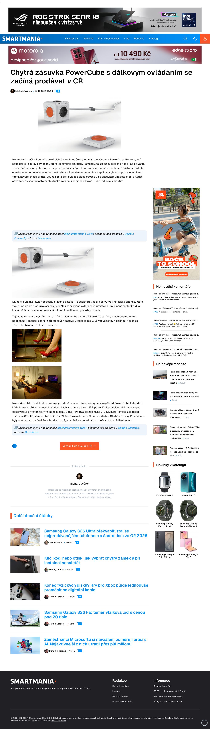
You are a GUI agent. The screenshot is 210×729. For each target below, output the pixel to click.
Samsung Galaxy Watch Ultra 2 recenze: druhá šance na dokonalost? (184, 414)
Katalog (153, 38)
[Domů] (22, 38)
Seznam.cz (44, 238)
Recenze (139, 38)
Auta (126, 38)
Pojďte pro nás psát (122, 701)
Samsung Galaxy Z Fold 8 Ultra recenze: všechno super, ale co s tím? (184, 452)
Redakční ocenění (162, 686)
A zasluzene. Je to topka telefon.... (170, 312)
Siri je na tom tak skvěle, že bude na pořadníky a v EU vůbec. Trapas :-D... (173, 339)
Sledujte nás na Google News (168, 696)
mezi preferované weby (78, 234)
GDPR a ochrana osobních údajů (169, 691)
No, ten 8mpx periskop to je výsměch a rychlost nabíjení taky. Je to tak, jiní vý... (173, 354)
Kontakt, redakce (120, 686)
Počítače (88, 38)
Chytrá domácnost (108, 38)
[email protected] (58, 720)
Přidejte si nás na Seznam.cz (167, 701)
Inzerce (116, 691)
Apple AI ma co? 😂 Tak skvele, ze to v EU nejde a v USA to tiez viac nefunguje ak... (173, 325)
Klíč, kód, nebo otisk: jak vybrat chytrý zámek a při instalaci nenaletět (92, 560)
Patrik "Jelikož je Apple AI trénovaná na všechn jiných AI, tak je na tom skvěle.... (176, 298)
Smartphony (72, 38)
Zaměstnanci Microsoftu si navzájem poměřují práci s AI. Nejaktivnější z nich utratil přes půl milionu (95, 642)
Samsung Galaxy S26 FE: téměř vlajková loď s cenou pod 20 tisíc (94, 615)
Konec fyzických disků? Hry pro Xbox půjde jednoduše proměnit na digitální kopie (96, 587)
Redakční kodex (120, 696)
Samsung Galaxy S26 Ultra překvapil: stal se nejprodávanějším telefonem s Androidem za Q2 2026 (95, 533)
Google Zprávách (128, 427)
